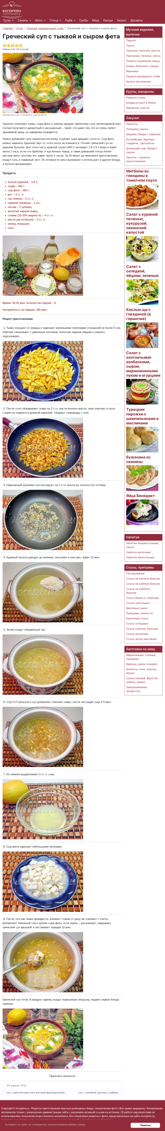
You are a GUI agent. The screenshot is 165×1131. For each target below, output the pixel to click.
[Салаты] (29, 20)
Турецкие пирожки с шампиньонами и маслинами (142, 416)
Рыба (68, 20)
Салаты (23, 20)
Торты (130, 45)
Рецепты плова (135, 97)
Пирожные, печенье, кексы (143, 55)
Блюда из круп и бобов (141, 102)
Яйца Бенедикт (140, 495)
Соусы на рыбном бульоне (143, 583)
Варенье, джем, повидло (141, 664)
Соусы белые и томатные (142, 597)
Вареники (132, 71)
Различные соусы (137, 618)
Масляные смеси (137, 608)
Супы (7, 20)
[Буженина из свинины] (142, 478)
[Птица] (59, 20)
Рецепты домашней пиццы (143, 61)
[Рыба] (73, 20)
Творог (121, 20)
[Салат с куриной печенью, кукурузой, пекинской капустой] (142, 248)
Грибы (83, 20)
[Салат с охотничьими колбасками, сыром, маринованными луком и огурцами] (142, 391)
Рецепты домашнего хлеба (143, 76)
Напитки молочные (138, 552)
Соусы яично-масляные (141, 639)
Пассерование (135, 573)
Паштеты (132, 124)
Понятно (145, 1125)
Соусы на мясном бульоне (143, 578)
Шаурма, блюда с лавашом (143, 134)
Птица (54, 20)
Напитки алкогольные (140, 557)
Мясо (39, 20)
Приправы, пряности (139, 613)
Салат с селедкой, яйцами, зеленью (142, 271)
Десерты (137, 20)
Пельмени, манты (137, 129)
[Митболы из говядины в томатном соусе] (142, 196)
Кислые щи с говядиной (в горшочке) (138, 314)
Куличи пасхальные (138, 81)
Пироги (131, 40)
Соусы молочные (137, 633)
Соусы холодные (137, 623)
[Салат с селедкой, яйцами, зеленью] (142, 291)
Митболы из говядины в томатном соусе (141, 175)
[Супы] (12, 20)
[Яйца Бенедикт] (142, 512)
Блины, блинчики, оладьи (142, 66)
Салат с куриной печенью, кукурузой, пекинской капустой (142, 223)
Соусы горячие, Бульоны (142, 628)
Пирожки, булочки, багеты (143, 50)
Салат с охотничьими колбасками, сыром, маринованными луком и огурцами (143, 364)
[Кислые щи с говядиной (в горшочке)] (142, 335)
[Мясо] (44, 20)
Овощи (108, 20)
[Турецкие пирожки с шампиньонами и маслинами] (142, 439)
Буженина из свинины (138, 459)
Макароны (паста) (137, 107)
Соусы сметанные (137, 603)
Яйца (95, 20)
